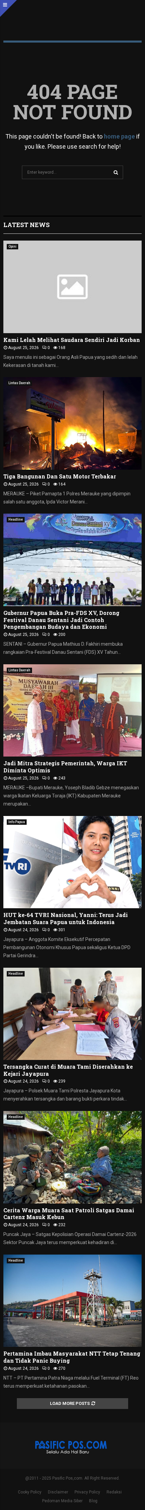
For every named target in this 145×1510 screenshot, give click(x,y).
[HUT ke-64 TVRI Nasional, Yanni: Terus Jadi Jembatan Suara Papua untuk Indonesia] (72, 862)
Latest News (26, 225)
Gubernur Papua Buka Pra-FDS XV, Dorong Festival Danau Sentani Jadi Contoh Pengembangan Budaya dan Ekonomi (61, 619)
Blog (93, 1501)
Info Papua (16, 822)
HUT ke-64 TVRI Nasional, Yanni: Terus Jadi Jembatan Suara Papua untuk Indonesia (65, 918)
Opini (12, 246)
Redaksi (114, 1492)
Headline (15, 519)
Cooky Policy (29, 1492)
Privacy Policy (87, 1492)
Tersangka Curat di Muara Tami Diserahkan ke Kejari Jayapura (68, 1070)
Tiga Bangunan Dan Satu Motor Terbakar (60, 476)
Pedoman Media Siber (62, 1501)
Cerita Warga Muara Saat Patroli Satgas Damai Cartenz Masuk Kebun (68, 1214)
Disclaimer (58, 1492)
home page (119, 136)
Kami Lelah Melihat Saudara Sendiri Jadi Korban (71, 339)
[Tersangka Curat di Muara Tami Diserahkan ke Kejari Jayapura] (72, 1014)
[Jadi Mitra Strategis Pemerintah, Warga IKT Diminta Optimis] (72, 710)
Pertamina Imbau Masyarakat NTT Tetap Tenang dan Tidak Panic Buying (71, 1357)
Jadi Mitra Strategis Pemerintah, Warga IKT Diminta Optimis (65, 767)
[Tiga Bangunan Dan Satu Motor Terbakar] (72, 423)
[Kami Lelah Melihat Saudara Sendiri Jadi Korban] (72, 287)
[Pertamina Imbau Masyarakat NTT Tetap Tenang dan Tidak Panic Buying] (72, 1301)
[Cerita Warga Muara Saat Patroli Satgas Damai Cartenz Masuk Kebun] (72, 1157)
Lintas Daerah (19, 383)
